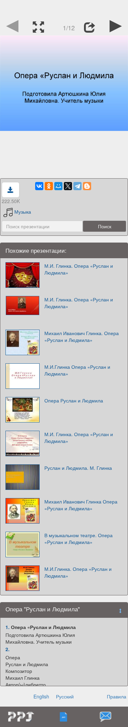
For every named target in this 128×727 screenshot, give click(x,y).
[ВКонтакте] (39, 186)
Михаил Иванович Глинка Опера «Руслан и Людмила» (80, 505)
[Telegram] (77, 186)
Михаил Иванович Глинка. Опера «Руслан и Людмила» (81, 336)
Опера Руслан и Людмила (73, 400)
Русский (65, 696)
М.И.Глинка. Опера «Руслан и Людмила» (78, 572)
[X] (68, 186)
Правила (116, 696)
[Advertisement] (64, 8)
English (41, 696)
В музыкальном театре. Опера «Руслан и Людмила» (78, 538)
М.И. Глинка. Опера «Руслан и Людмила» (78, 269)
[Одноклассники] (49, 186)
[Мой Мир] (58, 186)
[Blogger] (87, 186)
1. (7, 627)
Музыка (22, 211)
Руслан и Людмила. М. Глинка (78, 467)
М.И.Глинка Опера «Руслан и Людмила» (77, 370)
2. (7, 649)
